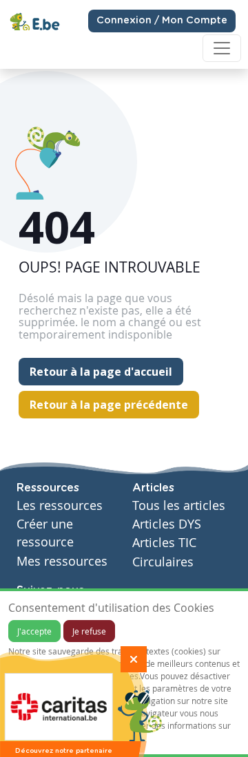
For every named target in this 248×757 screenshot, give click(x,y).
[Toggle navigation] (222, 48)
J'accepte (34, 631)
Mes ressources (62, 561)
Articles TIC (164, 543)
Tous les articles (178, 505)
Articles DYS (166, 524)
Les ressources (60, 505)
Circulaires (163, 562)
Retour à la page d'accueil (101, 371)
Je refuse (89, 631)
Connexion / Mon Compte (161, 20)
